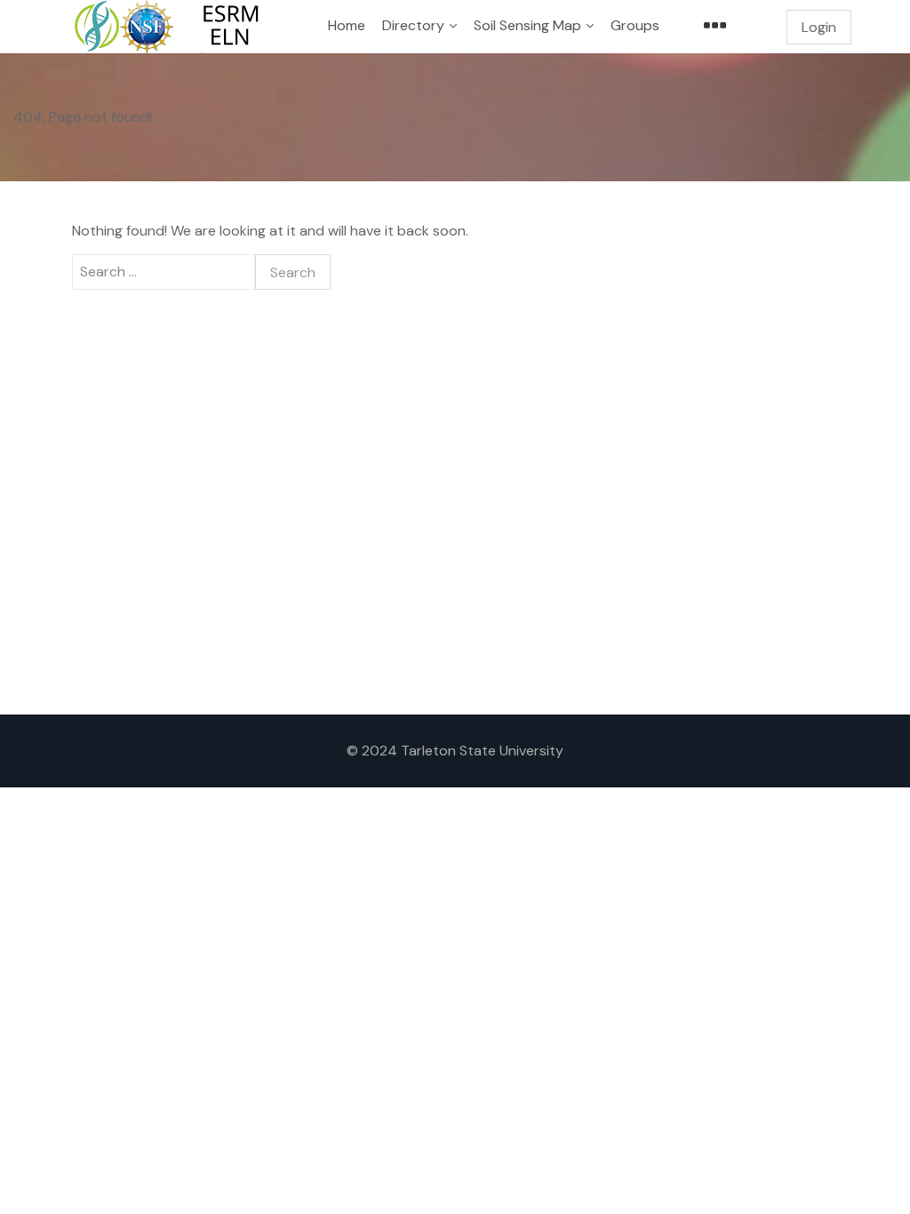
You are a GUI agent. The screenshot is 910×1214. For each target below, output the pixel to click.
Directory (413, 25)
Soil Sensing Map (527, 25)
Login (819, 27)
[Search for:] (163, 272)
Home (346, 25)
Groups (635, 25)
